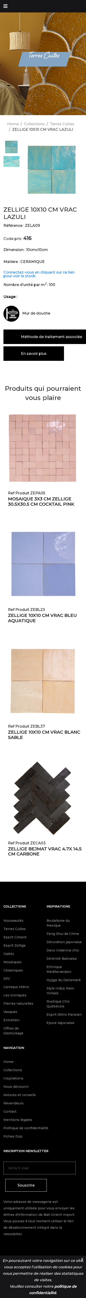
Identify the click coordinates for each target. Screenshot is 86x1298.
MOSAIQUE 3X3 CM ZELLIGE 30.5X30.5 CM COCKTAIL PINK (41, 501)
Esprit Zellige (14, 945)
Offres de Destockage (13, 1030)
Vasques (10, 1012)
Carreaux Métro (16, 987)
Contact (10, 1111)
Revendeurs (13, 1103)
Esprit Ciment (15, 937)
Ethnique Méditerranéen (59, 969)
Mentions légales (17, 1120)
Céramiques (13, 970)
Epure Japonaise (60, 1023)
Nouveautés (13, 921)
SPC (6, 979)
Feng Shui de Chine (63, 934)
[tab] (11, 147)
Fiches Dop (12, 1136)
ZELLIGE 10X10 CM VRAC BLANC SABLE (44, 734)
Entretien (11, 1020)
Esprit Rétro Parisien (64, 1014)
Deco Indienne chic (63, 950)
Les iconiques (14, 995)
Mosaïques (12, 962)
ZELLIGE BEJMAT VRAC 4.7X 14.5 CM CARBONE (45, 851)
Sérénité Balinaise (62, 959)
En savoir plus (34, 353)
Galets (8, 954)
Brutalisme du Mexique (58, 923)
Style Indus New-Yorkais (61, 990)
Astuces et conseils (19, 1095)
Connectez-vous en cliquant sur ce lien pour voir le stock (39, 274)
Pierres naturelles (18, 1003)
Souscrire (26, 1185)
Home (13, 124)
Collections (34, 124)
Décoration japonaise (64, 942)
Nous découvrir (16, 1087)
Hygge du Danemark (64, 980)
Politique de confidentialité (25, 1128)
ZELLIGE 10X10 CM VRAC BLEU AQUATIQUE (42, 618)
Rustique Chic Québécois (58, 1003)
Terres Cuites (62, 124)
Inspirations (58, 906)
